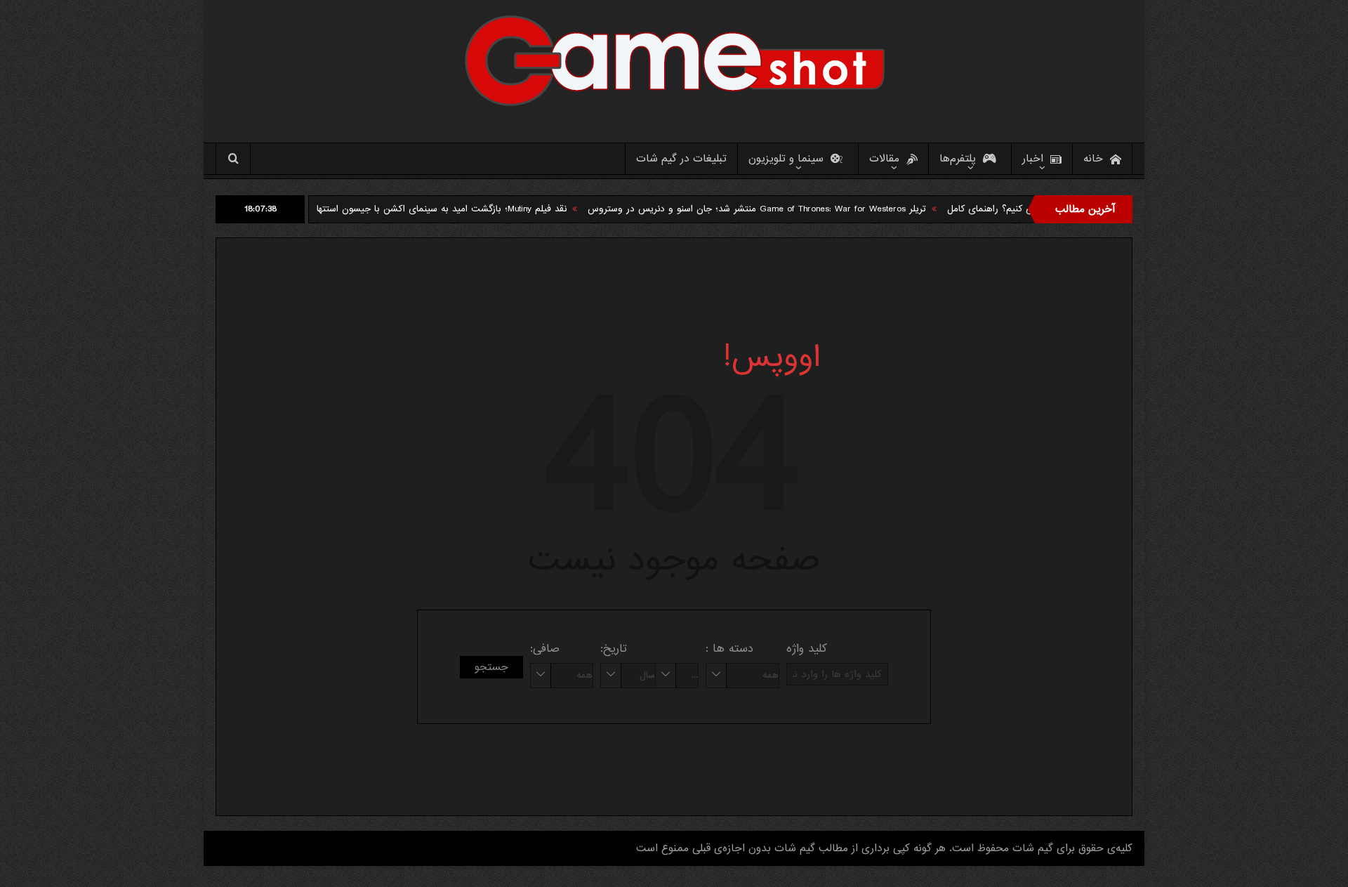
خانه (1093, 158)
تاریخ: (613, 648)
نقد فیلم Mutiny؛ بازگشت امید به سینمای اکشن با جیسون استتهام (463, 209)
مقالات (884, 158)
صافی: (545, 648)
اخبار (1032, 158)
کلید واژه (806, 648)
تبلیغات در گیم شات (681, 158)
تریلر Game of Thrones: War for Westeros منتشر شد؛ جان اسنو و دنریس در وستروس (781, 209)
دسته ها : (729, 648)
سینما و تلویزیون (786, 158)
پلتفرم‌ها (957, 158)
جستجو (491, 667)
